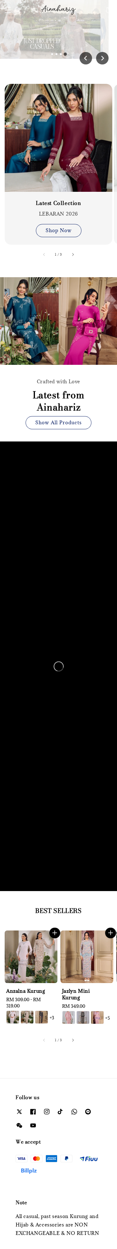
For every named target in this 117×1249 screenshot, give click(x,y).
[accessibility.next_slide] (73, 255)
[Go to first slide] (102, 58)
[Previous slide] (86, 58)
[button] (8, 10)
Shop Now (59, 230)
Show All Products (58, 422)
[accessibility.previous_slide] (44, 255)
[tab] (52, 54)
